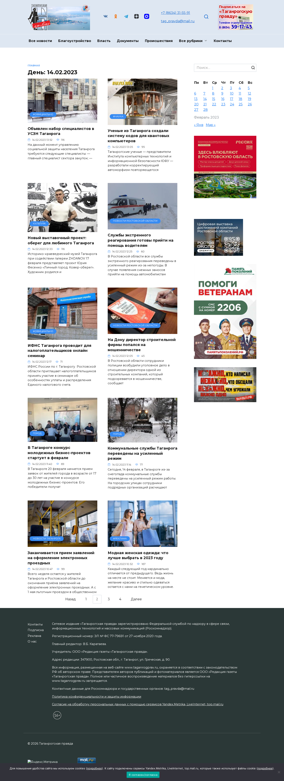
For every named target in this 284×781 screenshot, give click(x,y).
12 (249, 93)
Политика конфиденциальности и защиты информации (96, 696)
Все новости (40, 41)
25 (241, 104)
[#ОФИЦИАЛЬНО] (62, 120)
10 (231, 93)
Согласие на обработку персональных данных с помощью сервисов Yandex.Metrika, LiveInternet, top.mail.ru (137, 704)
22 (214, 104)
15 (213, 99)
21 (205, 104)
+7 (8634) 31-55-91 (175, 13)
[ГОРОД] (62, 439)
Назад (70, 599)
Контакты (223, 41)
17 (231, 99)
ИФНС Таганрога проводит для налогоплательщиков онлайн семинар (59, 350)
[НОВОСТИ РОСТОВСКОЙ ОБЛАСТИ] (142, 227)
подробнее (94, 768)
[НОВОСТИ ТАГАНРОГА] (62, 544)
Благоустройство (74, 41)
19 (249, 99)
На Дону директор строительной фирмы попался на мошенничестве (142, 344)
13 (196, 99)
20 (196, 104)
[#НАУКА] (142, 122)
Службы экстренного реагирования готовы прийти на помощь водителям (140, 240)
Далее (136, 599)
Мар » (211, 125)
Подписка (36, 630)
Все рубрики (191, 41)
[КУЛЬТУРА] (62, 229)
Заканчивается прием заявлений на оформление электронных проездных (61, 557)
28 (205, 110)
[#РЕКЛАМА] (142, 544)
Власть (104, 41)
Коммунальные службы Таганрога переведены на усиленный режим (142, 453)
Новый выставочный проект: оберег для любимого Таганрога (61, 240)
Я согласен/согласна (143, 774)
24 (232, 104)
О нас (32, 641)
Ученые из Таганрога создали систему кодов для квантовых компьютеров (138, 136)
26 (250, 104)
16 (222, 99)
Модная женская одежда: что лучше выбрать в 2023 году (138, 555)
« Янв (198, 125)
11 (240, 93)
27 (196, 110)
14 (205, 99)
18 (240, 99)
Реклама (34, 636)
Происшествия (159, 41)
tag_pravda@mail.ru (178, 21)
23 (223, 104)
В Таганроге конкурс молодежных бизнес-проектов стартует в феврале (59, 452)
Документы (128, 41)
